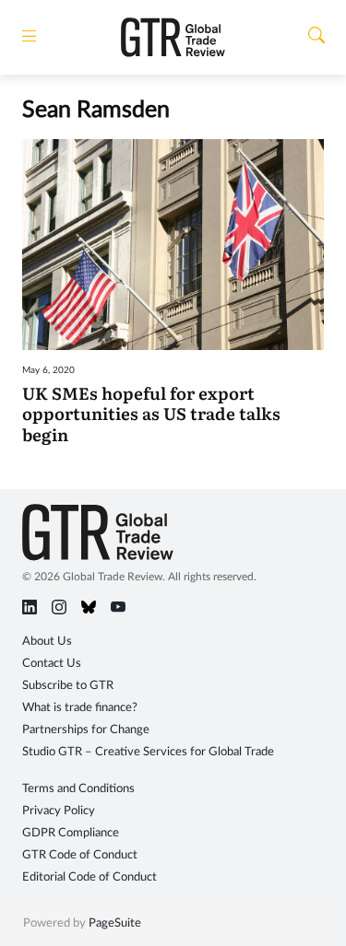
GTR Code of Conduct (79, 855)
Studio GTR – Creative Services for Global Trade (148, 752)
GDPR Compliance (70, 833)
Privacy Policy (58, 811)
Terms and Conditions (78, 789)
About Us (47, 642)
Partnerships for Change (85, 730)
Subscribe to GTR (67, 686)
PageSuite (115, 923)
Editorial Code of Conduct (89, 877)
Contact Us (51, 664)
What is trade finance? (79, 708)
